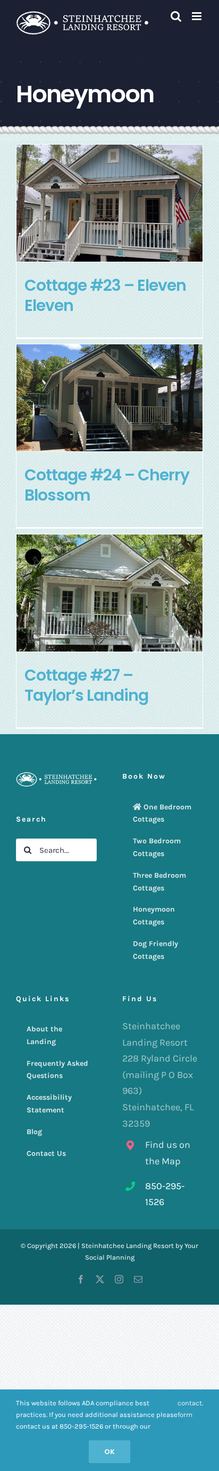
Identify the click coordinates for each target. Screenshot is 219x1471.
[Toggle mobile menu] (197, 16)
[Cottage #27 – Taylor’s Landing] (109, 593)
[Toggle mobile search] (176, 16)
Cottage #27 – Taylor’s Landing (86, 685)
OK (109, 1452)
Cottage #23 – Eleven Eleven (105, 295)
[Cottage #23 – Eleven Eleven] (109, 203)
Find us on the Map (167, 1153)
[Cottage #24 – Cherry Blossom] (109, 397)
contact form (190, 1409)
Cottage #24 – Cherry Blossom (106, 485)
